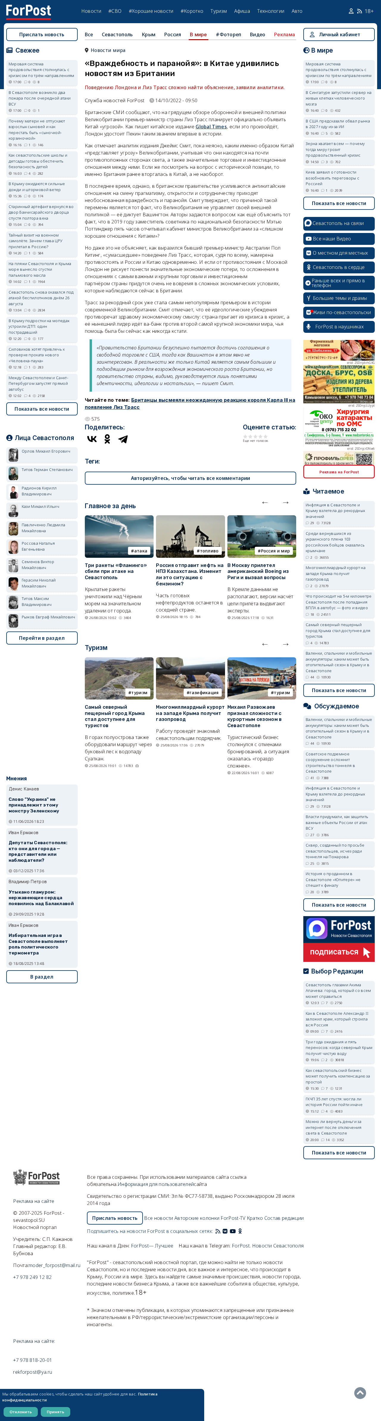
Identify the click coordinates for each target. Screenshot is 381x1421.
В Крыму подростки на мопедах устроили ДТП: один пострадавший (39, 326)
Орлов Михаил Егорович (46, 451)
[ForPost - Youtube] (233, 1231)
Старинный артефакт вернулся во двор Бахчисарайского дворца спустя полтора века (41, 212)
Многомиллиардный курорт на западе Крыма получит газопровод (190, 713)
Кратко (255, 1218)
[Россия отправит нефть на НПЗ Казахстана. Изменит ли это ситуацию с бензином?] (190, 519)
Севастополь (117, 34)
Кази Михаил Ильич (40, 506)
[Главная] (28, 8)
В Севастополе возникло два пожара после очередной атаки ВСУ (40, 98)
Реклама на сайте (33, 1201)
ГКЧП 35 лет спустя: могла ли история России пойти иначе (334, 1102)
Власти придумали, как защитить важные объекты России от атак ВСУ (337, 822)
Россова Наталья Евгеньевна (38, 546)
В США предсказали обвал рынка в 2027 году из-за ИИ (338, 124)
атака (141, 551)
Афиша (242, 11)
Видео (258, 34)
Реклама (284, 34)
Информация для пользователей (156, 1184)
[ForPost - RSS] (217, 1231)
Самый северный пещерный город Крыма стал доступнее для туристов (115, 716)
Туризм (218, 11)
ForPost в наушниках (339, 326)
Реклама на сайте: (34, 1341)
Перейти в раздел (42, 638)
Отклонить (21, 1411)
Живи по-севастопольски (342, 312)
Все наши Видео (332, 238)
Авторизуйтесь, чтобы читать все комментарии (190, 478)
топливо (209, 551)
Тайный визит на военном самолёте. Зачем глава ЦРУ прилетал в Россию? (36, 240)
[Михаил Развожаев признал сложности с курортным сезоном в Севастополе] (261, 661)
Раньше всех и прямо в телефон (338, 283)
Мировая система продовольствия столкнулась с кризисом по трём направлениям (41, 69)
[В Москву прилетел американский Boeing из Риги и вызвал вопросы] (261, 519)
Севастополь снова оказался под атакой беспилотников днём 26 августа (41, 297)
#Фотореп (228, 34)
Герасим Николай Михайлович (39, 583)
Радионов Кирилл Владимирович (39, 491)
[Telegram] (123, 439)
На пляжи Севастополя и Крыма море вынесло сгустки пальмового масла (40, 269)
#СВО (114, 11)
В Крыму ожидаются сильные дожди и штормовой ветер (37, 186)
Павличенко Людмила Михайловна (43, 527)
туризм (139, 692)
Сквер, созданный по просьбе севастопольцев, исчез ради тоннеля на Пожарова (335, 850)
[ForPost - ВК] (225, 1231)
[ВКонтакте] (92, 439)
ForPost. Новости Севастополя (268, 1245)
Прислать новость (42, 34)
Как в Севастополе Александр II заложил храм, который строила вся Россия (337, 1019)
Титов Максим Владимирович (37, 601)
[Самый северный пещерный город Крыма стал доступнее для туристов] (119, 661)
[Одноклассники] (107, 439)
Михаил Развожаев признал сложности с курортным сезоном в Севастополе (254, 716)
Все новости (158, 1218)
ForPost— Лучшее (152, 1245)
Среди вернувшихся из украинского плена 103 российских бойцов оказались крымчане (335, 542)
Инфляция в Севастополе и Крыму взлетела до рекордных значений (335, 510)
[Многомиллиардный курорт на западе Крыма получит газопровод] (190, 661)
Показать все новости (42, 409)
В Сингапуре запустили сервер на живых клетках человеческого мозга (338, 98)
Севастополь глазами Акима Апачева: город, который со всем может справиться (338, 990)
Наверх (361, 1393)
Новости (91, 11)
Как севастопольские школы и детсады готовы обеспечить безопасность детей (38, 160)
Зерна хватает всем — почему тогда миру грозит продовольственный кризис (335, 149)
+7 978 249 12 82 (32, 1277)
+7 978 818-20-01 (32, 1360)
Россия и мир (275, 551)
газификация (204, 692)
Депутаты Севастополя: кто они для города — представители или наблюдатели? (38, 851)
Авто (297, 11)
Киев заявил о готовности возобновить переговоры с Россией (332, 177)
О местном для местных (340, 253)
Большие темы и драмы (340, 298)
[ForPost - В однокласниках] (240, 1231)
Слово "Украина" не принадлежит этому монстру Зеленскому (34, 805)
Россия (172, 34)
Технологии (270, 11)
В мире (198, 34)
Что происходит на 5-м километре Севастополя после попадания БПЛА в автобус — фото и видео (338, 601)
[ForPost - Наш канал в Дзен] (244, 1231)
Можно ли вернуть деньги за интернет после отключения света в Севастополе (334, 1127)
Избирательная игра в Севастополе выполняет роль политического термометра (38, 944)
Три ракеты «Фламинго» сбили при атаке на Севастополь (116, 572)
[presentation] (264, 501)
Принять (55, 1411)
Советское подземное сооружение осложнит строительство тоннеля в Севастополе (330, 762)
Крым (148, 34)
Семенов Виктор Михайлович (38, 564)
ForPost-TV (233, 1218)
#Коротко (192, 11)
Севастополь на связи (338, 223)
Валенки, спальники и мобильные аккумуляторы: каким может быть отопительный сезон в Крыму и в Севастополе (339, 661)
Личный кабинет (339, 34)
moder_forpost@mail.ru (54, 1265)
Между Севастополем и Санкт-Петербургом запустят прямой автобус (38, 383)
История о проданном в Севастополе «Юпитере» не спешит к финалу (333, 879)
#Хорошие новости (151, 11)
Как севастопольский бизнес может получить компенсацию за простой (338, 1076)
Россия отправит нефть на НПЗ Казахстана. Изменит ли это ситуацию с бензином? (190, 575)
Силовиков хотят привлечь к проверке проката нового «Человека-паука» (37, 354)
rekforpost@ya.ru (32, 1372)
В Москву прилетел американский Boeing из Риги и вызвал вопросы (258, 572)
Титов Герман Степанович (47, 469)
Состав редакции (284, 1218)
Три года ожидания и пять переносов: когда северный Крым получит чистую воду (339, 1047)
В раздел (41, 976)
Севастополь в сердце (339, 267)
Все (89, 34)
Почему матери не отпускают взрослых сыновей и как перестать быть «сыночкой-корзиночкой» (37, 129)
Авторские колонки (196, 1218)
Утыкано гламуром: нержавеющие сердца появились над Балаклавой (41, 898)
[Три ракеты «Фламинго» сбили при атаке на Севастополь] (119, 519)
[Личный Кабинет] (352, 11)
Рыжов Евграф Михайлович (48, 617)
